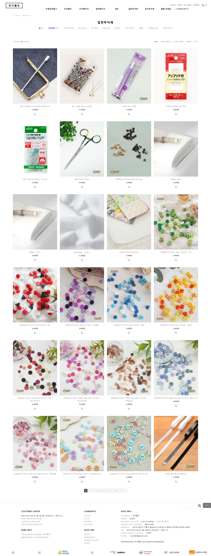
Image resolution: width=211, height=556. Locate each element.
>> (125, 490)
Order (196, 5)
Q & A (86, 519)
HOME (87, 534)
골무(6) (117, 28)
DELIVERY (88, 524)
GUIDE (87, 543)
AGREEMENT (90, 537)
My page (187, 5)
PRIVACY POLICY (91, 540)
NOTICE (87, 516)
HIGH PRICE (166, 41)
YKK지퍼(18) (68, 28)
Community (182, 9)
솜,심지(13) (82, 28)
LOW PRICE (179, 41)
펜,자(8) (95, 28)
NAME (188, 41)
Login (172, 5)
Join (179, 5)
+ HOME (17, 15)
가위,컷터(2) (129, 28)
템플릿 (141, 28)
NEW (156, 41)
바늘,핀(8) (106, 28)
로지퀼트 (14, 5)
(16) (41, 28)
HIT (195, 41)
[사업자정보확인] (162, 521)
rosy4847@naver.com (139, 536)
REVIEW (87, 521)
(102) (53, 28)
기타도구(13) (167, 28)
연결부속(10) (153, 28)
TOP (207, 505)
